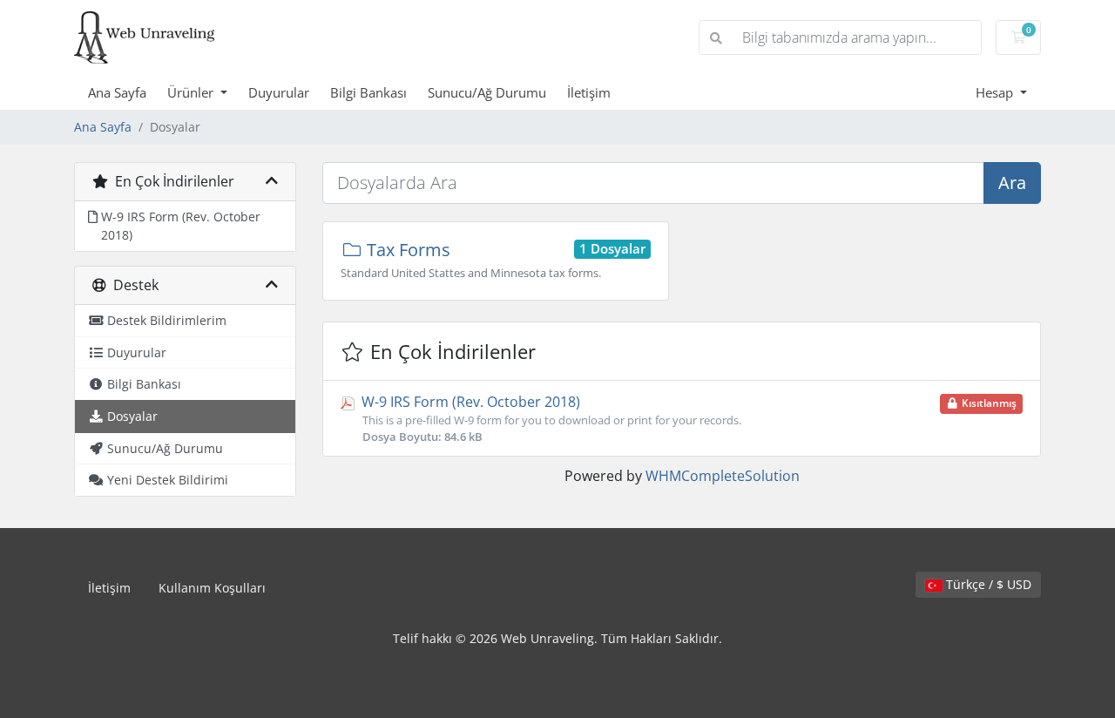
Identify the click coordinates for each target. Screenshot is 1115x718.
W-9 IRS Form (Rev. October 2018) (687, 418)
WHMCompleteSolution (722, 475)
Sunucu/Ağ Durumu (487, 92)
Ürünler (192, 92)
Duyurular (278, 92)
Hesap (996, 92)
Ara (1012, 182)
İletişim (589, 92)
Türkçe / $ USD (987, 584)
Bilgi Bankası (368, 92)
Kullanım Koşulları (212, 587)
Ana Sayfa (117, 92)
